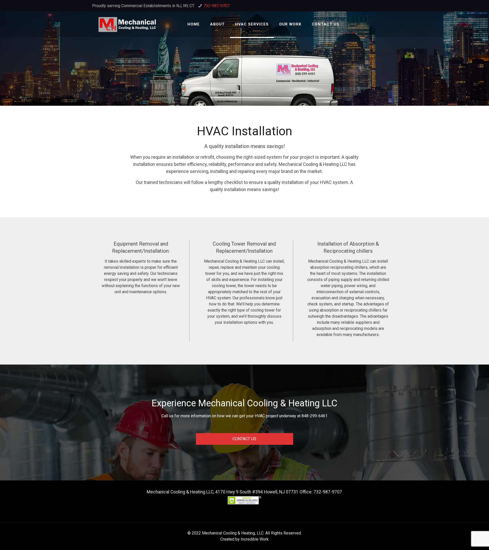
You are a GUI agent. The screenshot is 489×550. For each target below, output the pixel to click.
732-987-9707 (216, 5)
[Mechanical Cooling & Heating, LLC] (127, 24)
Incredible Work (255, 539)
